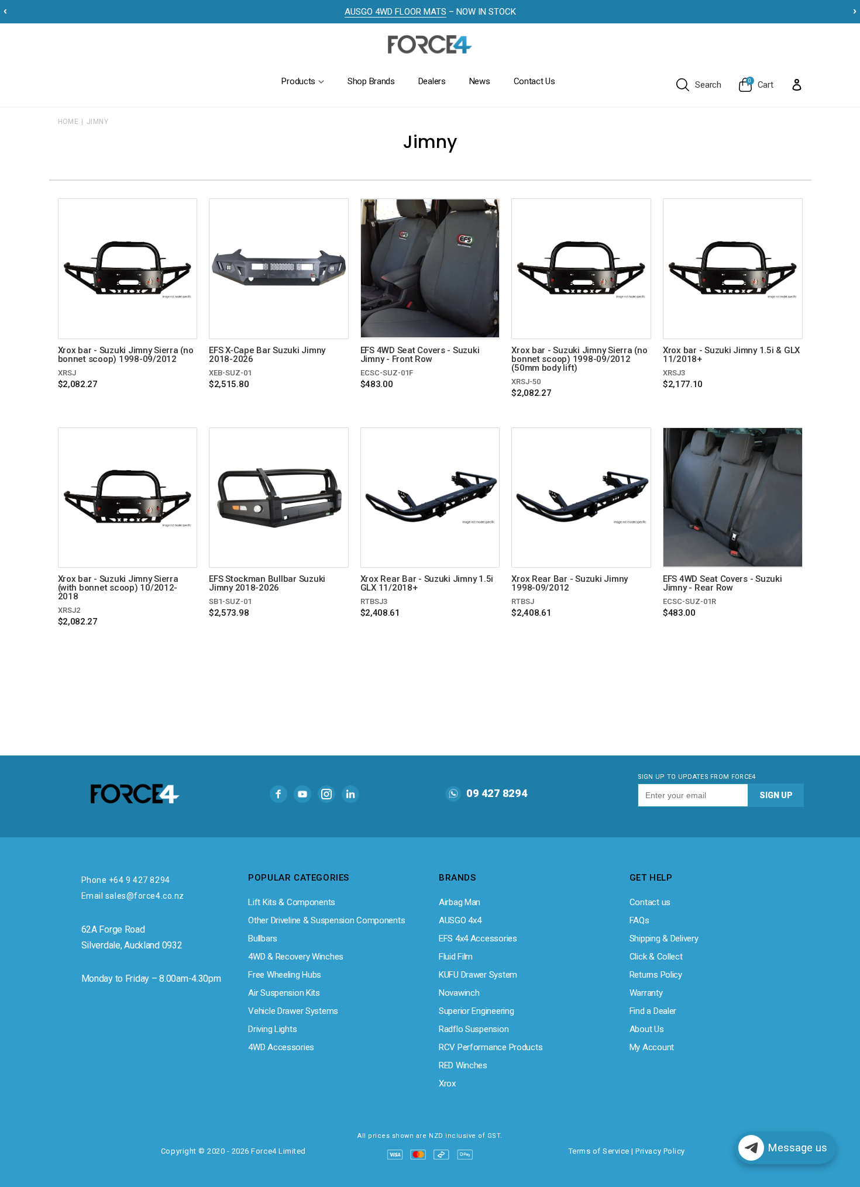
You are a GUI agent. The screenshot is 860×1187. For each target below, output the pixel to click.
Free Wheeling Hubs (284, 974)
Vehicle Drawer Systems (293, 1011)
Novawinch (459, 993)
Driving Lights (272, 1029)
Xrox (447, 1083)
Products (298, 81)
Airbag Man (459, 902)
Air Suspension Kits (284, 993)
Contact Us (534, 81)
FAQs (639, 920)
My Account (651, 1047)
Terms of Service (599, 1151)
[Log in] (797, 84)
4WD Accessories (281, 1047)
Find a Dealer (652, 1011)
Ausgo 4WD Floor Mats (395, 11)
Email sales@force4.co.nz (132, 895)
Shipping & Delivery (664, 938)
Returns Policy (655, 974)
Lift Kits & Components (291, 902)
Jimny (97, 122)
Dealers (432, 81)
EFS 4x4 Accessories (478, 938)
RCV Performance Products (490, 1047)
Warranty (646, 993)
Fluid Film (456, 956)
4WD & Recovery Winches (295, 956)
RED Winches (463, 1065)
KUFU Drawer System (478, 974)
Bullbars (262, 938)
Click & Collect (656, 956)
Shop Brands (371, 81)
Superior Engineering (476, 1011)
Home (68, 122)
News (479, 81)
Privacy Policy (659, 1151)
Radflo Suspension (473, 1029)
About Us (646, 1029)
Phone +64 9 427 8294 (125, 880)
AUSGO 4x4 (460, 920)
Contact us (649, 902)
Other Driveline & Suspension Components (326, 920)
